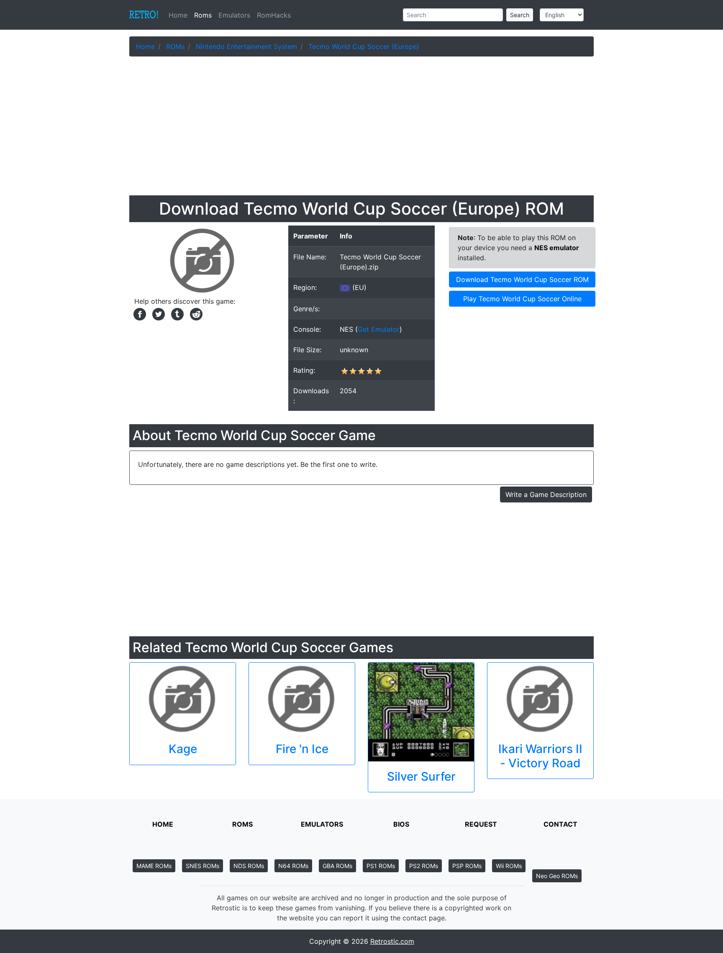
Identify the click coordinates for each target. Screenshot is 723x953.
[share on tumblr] (176, 313)
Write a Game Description (546, 494)
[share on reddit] (194, 313)
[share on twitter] (157, 313)
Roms (203, 15)
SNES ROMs (202, 865)
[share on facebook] (138, 313)
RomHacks (274, 15)
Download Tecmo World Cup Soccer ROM (522, 279)
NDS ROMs (248, 865)
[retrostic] (144, 15)
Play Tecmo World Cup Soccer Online (522, 299)
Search (519, 14)
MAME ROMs (154, 865)
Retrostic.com (392, 941)
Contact (560, 824)
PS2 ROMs (423, 865)
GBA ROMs (337, 865)
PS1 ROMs (381, 865)
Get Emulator (379, 329)
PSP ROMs (467, 865)
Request (481, 824)
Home (180, 15)
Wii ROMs (509, 865)
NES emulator (556, 247)
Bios (401, 824)
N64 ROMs (293, 865)
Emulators (234, 15)
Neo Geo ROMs (557, 875)
